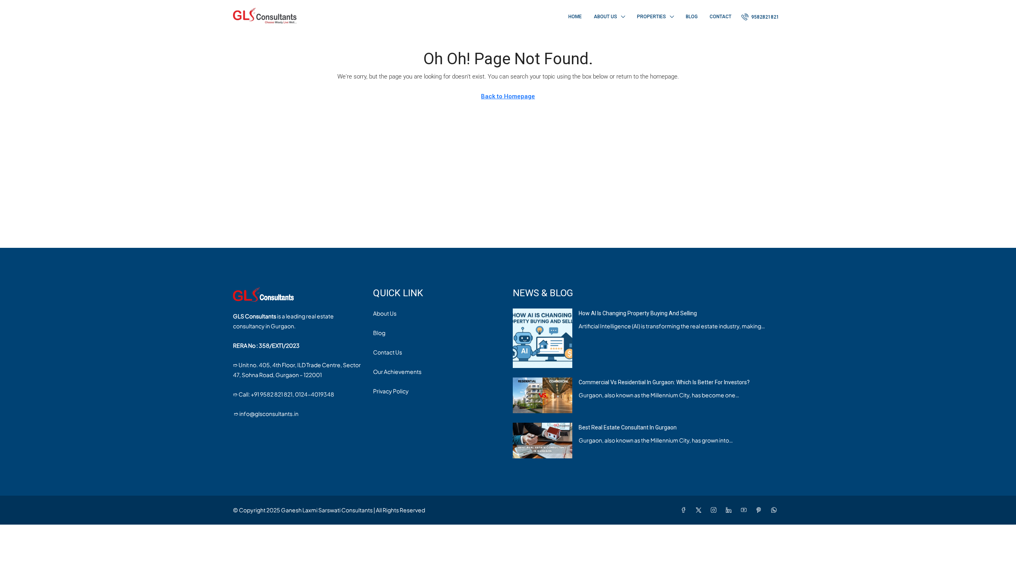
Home (575, 16)
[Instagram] (715, 510)
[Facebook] (685, 510)
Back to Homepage (508, 96)
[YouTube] (745, 510)
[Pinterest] (760, 510)
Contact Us (387, 352)
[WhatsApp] (775, 510)
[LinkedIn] (730, 510)
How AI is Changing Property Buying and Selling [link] (638, 313)
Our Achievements (397, 371)
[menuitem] (760, 17)
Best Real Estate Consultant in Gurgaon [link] (628, 427)
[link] (542, 337)
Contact (720, 16)
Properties (651, 16)
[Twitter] (700, 510)
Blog (692, 16)
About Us (605, 16)
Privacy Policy (391, 391)
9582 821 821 (276, 394)
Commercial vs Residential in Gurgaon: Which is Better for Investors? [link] (664, 382)
